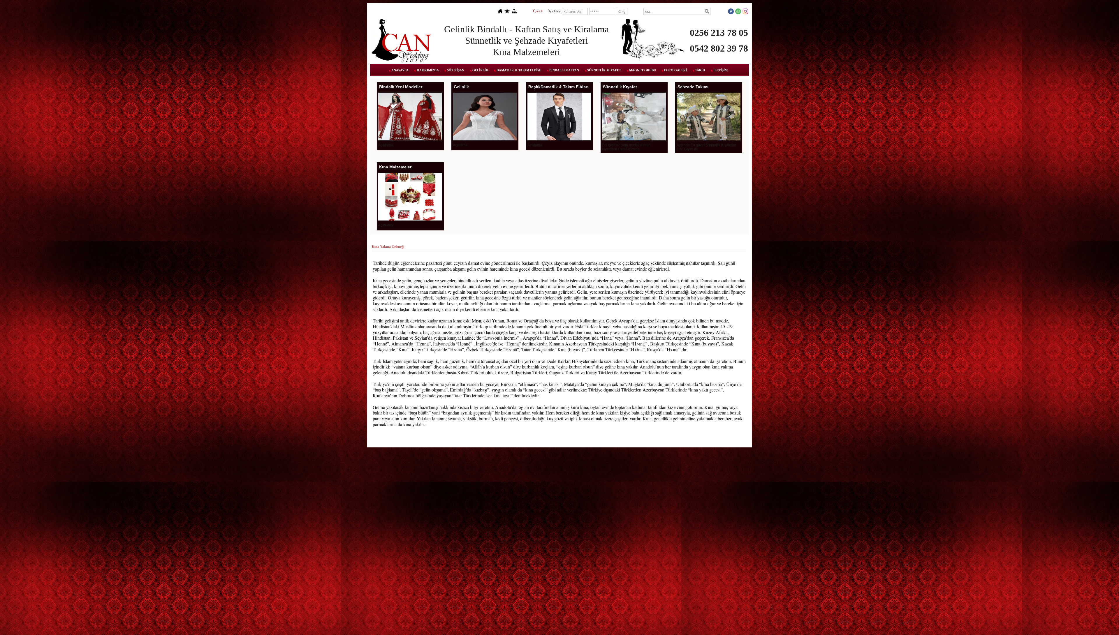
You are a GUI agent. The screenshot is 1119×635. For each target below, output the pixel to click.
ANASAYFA (400, 70)
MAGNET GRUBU (642, 70)
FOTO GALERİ (675, 70)
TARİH (700, 70)
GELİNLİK (480, 70)
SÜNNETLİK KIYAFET (604, 70)
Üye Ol (538, 11)
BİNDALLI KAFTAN (564, 70)
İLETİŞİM (720, 70)
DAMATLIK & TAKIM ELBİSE (519, 70)
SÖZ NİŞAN (455, 70)
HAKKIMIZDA (428, 70)
